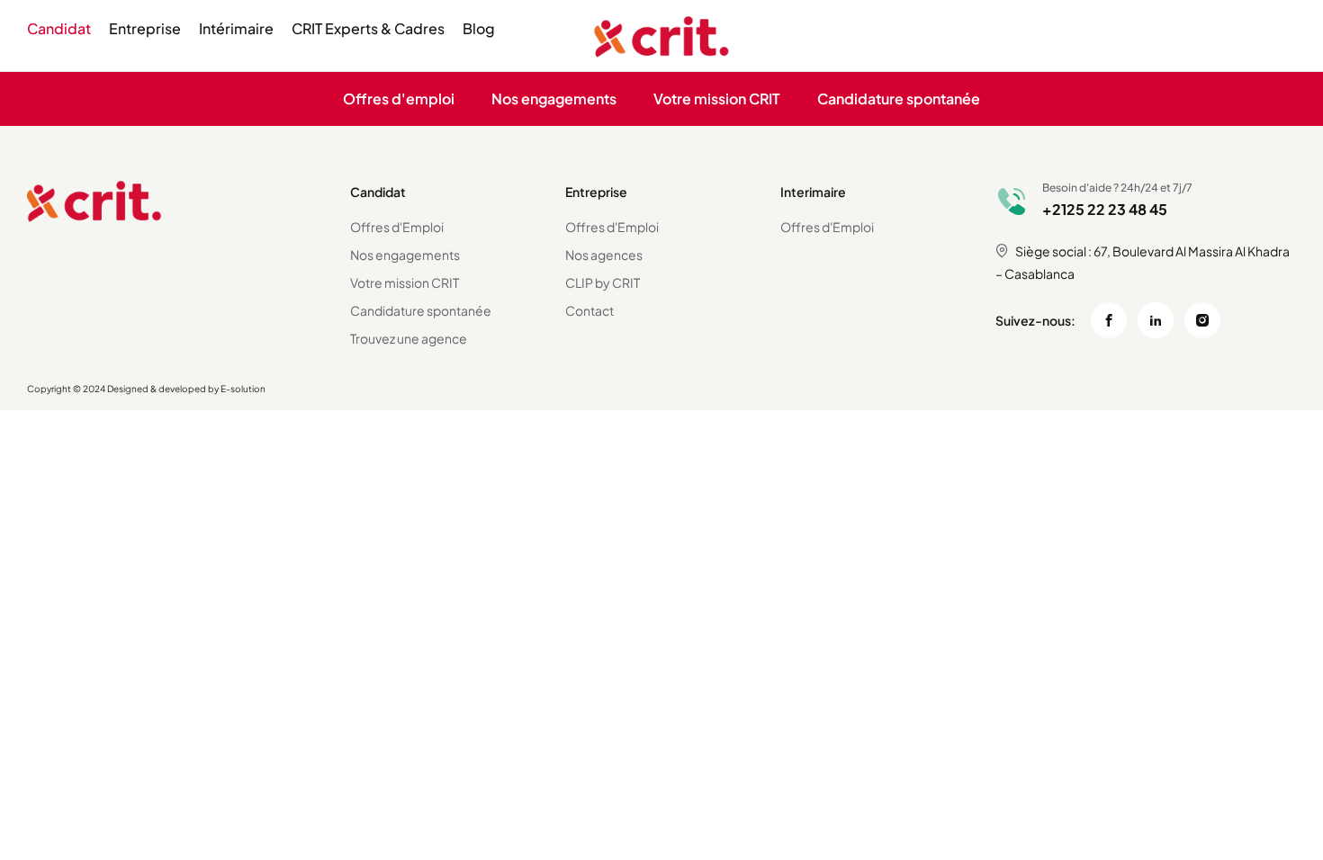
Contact (589, 310)
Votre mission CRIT (716, 98)
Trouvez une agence (408, 338)
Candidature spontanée (898, 98)
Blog (479, 28)
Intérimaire (236, 28)
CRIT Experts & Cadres (368, 28)
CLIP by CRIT (602, 282)
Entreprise (145, 28)
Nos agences (604, 254)
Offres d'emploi (398, 98)
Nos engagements (553, 98)
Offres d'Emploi (397, 227)
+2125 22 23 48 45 (1104, 209)
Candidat (59, 28)
